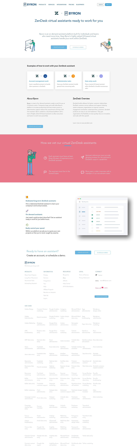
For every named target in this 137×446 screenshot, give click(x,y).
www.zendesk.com (87, 123)
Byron (28, 103)
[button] (42, 4)
